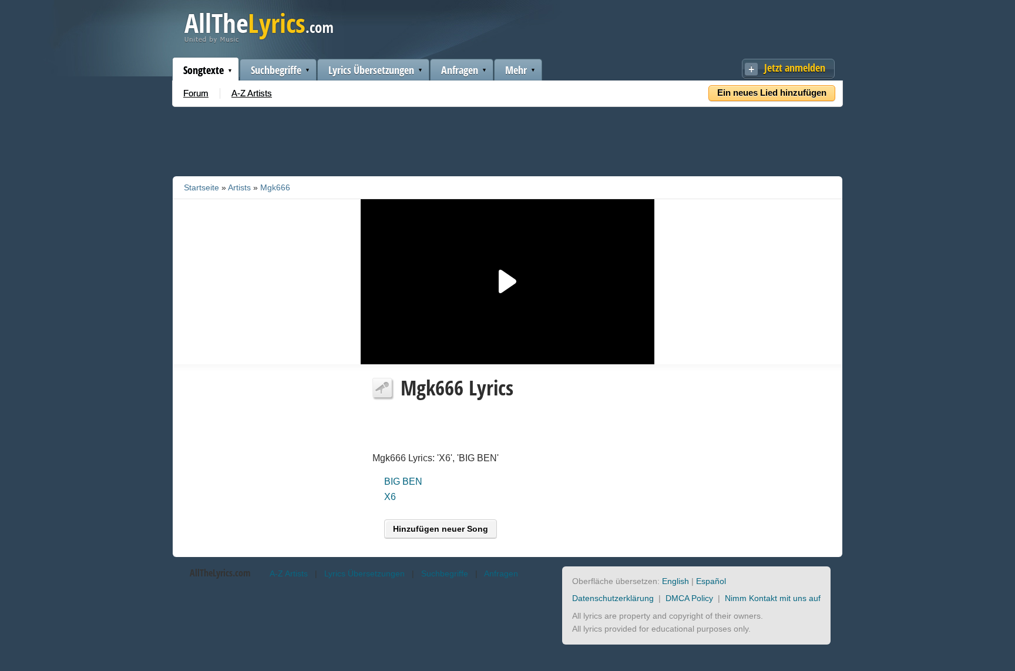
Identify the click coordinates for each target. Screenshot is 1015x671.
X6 (390, 497)
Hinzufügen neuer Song (440, 529)
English (675, 581)
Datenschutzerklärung (613, 598)
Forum (196, 93)
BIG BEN (403, 482)
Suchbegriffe (276, 70)
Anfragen (459, 70)
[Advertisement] (507, 139)
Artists (239, 187)
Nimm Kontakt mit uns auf (773, 598)
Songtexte (203, 70)
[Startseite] (258, 40)
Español (711, 581)
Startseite (201, 187)
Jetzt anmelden (794, 68)
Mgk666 (275, 187)
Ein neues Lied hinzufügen (771, 93)
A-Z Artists (251, 93)
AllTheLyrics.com (220, 572)
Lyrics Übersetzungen (371, 70)
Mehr (516, 70)
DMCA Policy (689, 598)
